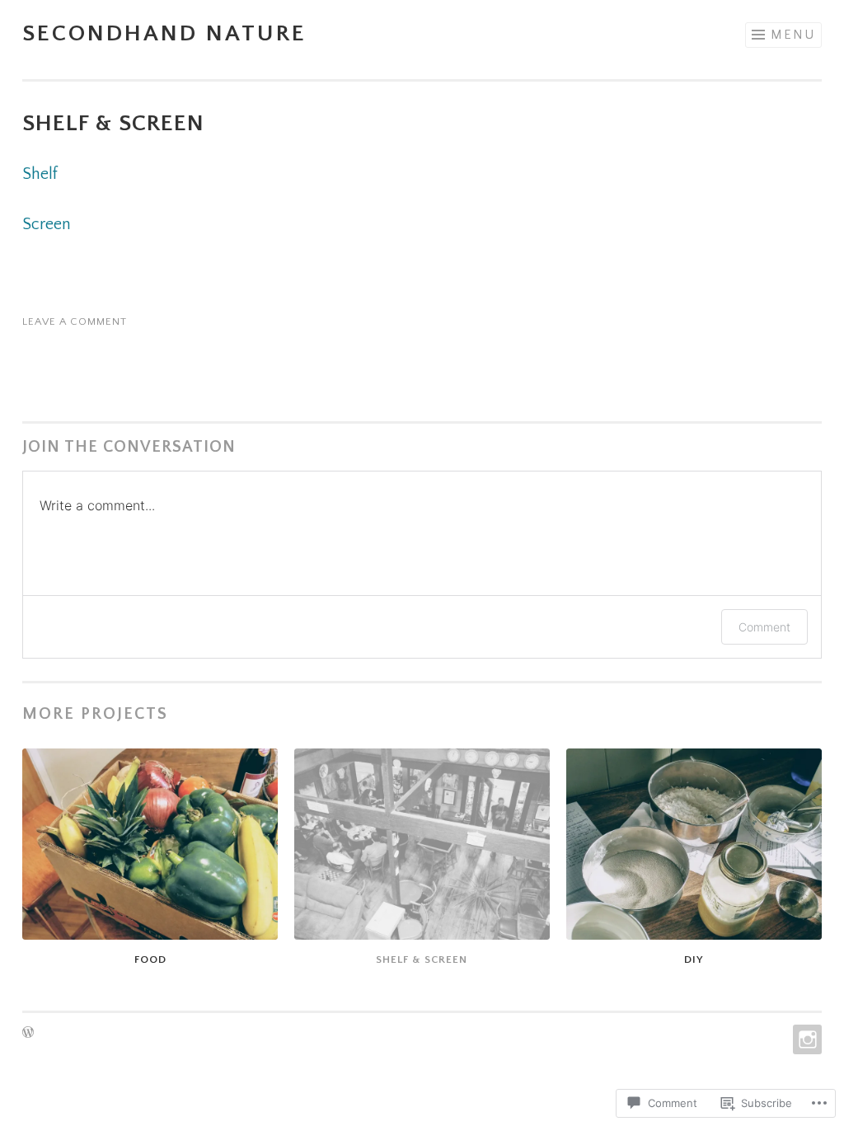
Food (150, 959)
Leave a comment (74, 321)
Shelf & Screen (421, 959)
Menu (793, 34)
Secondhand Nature (164, 33)
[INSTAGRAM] (806, 1039)
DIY (693, 959)
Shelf (40, 174)
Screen (46, 224)
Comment (764, 627)
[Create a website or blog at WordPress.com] (28, 1033)
